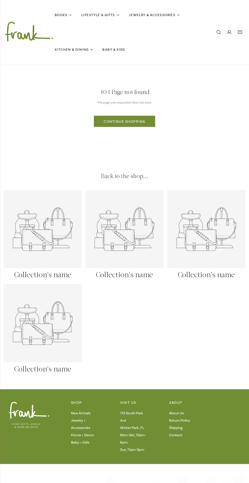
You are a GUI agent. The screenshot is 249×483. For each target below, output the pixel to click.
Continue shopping (124, 121)
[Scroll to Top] (240, 457)
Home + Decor (82, 435)
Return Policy (179, 420)
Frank (17, 480)
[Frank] (29, 32)
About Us (176, 413)
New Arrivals (80, 413)
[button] (240, 32)
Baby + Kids (80, 442)
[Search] (218, 32)
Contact (175, 435)
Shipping (176, 427)
